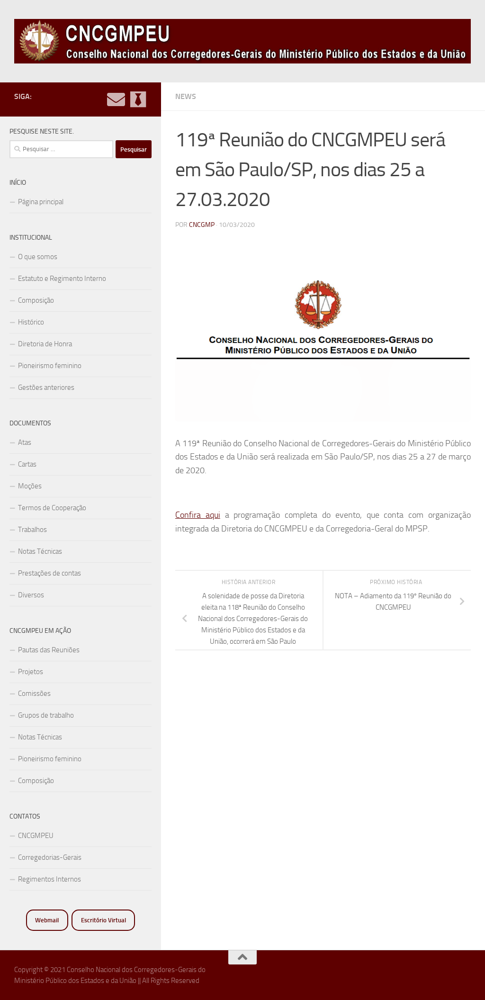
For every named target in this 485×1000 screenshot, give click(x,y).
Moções (30, 486)
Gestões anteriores (46, 387)
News (185, 96)
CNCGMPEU (36, 835)
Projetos (30, 671)
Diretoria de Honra (45, 344)
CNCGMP (202, 225)
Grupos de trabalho (46, 715)
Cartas (27, 464)
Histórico (31, 322)
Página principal (40, 202)
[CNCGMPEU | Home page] (242, 41)
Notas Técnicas (40, 551)
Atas (24, 442)
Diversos (31, 595)
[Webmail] (116, 99)
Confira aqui (197, 515)
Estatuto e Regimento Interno (62, 278)
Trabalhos (32, 529)
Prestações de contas (49, 573)
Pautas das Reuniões (49, 650)
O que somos (37, 256)
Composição (36, 300)
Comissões (34, 693)
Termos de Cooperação (52, 508)
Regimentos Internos (49, 879)
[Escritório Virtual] (138, 99)
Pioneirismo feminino (49, 365)
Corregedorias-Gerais (49, 857)
